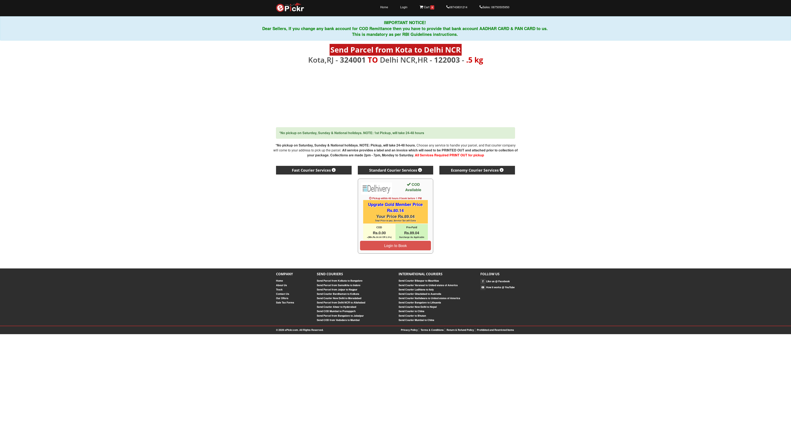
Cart (428, 7)
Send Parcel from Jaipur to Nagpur (337, 289)
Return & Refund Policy (460, 330)
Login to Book (395, 245)
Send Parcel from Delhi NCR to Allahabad (341, 302)
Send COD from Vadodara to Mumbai (338, 320)
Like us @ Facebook (498, 281)
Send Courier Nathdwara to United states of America (429, 298)
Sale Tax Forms (285, 302)
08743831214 (458, 7)
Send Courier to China (411, 311)
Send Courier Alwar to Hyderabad (336, 307)
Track (279, 289)
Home (384, 7)
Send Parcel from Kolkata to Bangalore (340, 280)
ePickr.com (291, 330)
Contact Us (282, 294)
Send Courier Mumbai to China (416, 320)
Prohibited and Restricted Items (495, 330)
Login (403, 7)
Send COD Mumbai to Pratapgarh (336, 311)
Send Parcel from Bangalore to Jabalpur (340, 315)
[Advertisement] (395, 96)
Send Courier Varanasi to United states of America (428, 285)
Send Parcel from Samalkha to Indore (338, 285)
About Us (281, 285)
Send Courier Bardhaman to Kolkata (338, 294)
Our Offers (282, 298)
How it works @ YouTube (500, 287)
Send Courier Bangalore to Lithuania (420, 302)
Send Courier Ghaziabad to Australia (420, 294)
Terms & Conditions (432, 330)
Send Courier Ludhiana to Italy (416, 289)
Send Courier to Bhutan (412, 315)
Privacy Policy (409, 330)
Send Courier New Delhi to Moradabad (339, 298)
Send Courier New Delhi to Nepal (418, 307)
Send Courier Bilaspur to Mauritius (419, 280)
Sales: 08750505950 (495, 7)
